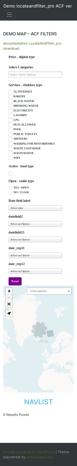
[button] (9, 291)
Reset (15, 281)
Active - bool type (21, 166)
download (11, 48)
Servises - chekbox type (25, 85)
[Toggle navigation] (9, 14)
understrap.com (39, 457)
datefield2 (16, 216)
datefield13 (16, 232)
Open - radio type (21, 181)
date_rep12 (17, 264)
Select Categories (21, 67)
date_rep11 (17, 248)
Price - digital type (22, 57)
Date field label (19, 200)
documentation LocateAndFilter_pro (32, 43)
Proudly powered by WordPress (29, 452)
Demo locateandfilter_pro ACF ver (37, 6)
